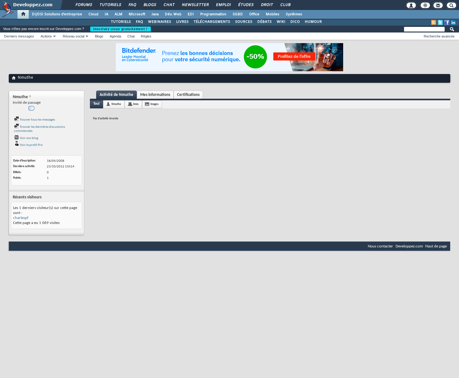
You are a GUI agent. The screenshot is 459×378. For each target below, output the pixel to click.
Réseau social (73, 36)
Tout (96, 104)
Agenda (115, 36)
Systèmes (294, 14)
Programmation (213, 14)
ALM (118, 14)
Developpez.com (409, 246)
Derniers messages (19, 36)
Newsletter (195, 4)
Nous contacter (380, 246)
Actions (46, 36)
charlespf (20, 218)
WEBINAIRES (159, 22)
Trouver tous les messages (37, 120)
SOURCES (243, 22)
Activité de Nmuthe (116, 95)
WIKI (281, 22)
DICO (295, 22)
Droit (266, 4)
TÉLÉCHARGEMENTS (212, 22)
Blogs (149, 4)
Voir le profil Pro (31, 145)
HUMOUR (313, 22)
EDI (191, 14)
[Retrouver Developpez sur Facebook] (446, 22)
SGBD (238, 14)
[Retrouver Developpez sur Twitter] (440, 22)
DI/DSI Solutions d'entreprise (57, 14)
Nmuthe (116, 104)
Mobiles (272, 14)
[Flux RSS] (433, 22)
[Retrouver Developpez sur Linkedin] (453, 22)
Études (245, 4)
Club (285, 4)
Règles (146, 36)
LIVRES (182, 22)
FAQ (132, 4)
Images (155, 104)
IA (106, 14)
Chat (169, 4)
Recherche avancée (439, 36)
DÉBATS (264, 22)
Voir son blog (28, 138)
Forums (83, 4)
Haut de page (436, 246)
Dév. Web (173, 14)
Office (254, 14)
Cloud (93, 14)
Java (155, 14)
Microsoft (137, 14)
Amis (136, 104)
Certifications (188, 95)
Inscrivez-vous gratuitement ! (120, 29)
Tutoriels (110, 4)
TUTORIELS (121, 22)
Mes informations (155, 95)
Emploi (223, 4)
